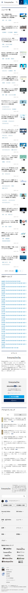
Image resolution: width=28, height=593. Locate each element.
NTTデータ (10, 214)
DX (9, 262)
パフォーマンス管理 (12, 94)
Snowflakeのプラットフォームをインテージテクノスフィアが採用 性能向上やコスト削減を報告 (9, 102)
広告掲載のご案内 (20, 505)
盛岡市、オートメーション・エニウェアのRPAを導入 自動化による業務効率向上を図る (9, 234)
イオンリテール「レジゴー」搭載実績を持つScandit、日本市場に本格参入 (9, 222)
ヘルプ (7, 567)
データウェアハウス (5, 106)
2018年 (3, 308)
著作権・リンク (9, 569)
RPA (3, 238)
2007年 (3, 347)
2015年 (3, 319)
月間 (20, 414)
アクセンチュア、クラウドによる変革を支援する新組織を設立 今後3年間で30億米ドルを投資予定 (9, 116)
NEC (3, 20)
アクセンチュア (11, 121)
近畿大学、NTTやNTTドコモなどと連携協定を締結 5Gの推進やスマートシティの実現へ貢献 (9, 210)
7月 (18, 281)
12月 (4, 285)
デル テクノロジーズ (5, 264)
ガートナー (10, 135)
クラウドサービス (5, 123)
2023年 (3, 290)
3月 (10, 281)
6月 (16, 281)
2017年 (3, 312)
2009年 (3, 340)
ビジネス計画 (4, 121)
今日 (8, 414)
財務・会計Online (6, 519)
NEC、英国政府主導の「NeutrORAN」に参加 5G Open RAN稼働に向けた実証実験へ (9, 15)
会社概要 (8, 576)
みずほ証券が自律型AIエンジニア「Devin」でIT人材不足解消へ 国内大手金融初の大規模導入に (15, 460)
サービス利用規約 (9, 578)
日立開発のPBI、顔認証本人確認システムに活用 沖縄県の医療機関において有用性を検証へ (9, 66)
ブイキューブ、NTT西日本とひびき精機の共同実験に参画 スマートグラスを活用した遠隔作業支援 (9, 169)
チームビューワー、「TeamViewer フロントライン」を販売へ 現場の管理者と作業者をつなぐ (9, 157)
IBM (3, 94)
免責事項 (8, 573)
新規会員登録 (14, 396)
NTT (3, 214)
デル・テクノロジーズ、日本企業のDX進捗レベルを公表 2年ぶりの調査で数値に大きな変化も (9, 257)
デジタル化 (8, 82)
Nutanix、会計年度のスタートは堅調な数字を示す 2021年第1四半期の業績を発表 (9, 54)
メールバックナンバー (15, 393)
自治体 (3, 82)
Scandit (10, 226)
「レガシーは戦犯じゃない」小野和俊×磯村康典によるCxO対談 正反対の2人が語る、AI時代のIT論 (15, 466)
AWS (3, 44)
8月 (19, 281)
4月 (12, 281)
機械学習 (15, 32)
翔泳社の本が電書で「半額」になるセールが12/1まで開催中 (9, 247)
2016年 (3, 315)
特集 (2, 534)
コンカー (13, 82)
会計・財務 (7, 58)
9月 (21, 283)
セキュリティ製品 (9, 44)
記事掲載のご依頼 (7, 505)
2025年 (3, 283)
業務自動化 (7, 238)
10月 (24, 283)
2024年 (3, 286)
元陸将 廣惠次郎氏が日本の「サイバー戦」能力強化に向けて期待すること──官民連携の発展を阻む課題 (15, 426)
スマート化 (8, 161)
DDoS (13, 185)
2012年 (3, 329)
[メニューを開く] (2, 2)
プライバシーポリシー (10, 580)
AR (2, 226)
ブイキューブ (7, 173)
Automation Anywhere (6, 240)
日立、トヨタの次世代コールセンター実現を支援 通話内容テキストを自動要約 (9, 28)
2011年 (3, 333)
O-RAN (10, 20)
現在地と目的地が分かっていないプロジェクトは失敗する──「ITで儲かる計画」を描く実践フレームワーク (15, 432)
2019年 (3, 304)
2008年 (3, 344)
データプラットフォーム (6, 109)
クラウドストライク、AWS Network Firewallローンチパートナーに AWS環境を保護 (9, 40)
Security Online (5, 511)
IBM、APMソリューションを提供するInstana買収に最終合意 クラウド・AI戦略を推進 (9, 90)
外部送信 (8, 582)
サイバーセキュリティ (6, 149)
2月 (8, 281)
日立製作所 (4, 32)
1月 (6, 281)
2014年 (3, 322)
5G (6, 20)
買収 (6, 94)
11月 (15, 347)
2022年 (3, 294)
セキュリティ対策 (5, 46)
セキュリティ (4, 70)
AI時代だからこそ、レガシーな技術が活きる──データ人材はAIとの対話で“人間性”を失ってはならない (15, 443)
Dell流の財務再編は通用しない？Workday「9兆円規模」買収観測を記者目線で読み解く (15, 437)
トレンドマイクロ (12, 200)
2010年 (3, 337)
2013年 (3, 326)
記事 (2, 528)
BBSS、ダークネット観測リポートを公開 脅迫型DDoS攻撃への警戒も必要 (9, 181)
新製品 (3, 161)
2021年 (3, 297)
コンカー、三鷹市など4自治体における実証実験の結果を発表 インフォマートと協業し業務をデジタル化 (9, 78)
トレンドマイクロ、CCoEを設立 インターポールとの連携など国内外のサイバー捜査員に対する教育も (9, 195)
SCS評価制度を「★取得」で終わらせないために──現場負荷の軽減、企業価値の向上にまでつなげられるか (15, 472)
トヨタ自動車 (10, 32)
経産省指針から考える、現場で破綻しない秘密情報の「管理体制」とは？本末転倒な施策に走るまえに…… (15, 419)
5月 (14, 281)
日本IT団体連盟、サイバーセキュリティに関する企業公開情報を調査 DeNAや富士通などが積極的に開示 (9, 145)
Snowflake (14, 109)
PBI (14, 70)
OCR (6, 226)
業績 (3, 58)
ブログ (3, 540)
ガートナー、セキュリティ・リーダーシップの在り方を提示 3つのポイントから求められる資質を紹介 (9, 131)
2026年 (3, 281)
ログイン (15, 400)
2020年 (3, 301)
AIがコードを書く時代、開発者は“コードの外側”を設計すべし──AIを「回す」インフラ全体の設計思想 (15, 454)
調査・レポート (5, 137)
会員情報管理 (9, 571)
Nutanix (12, 58)
